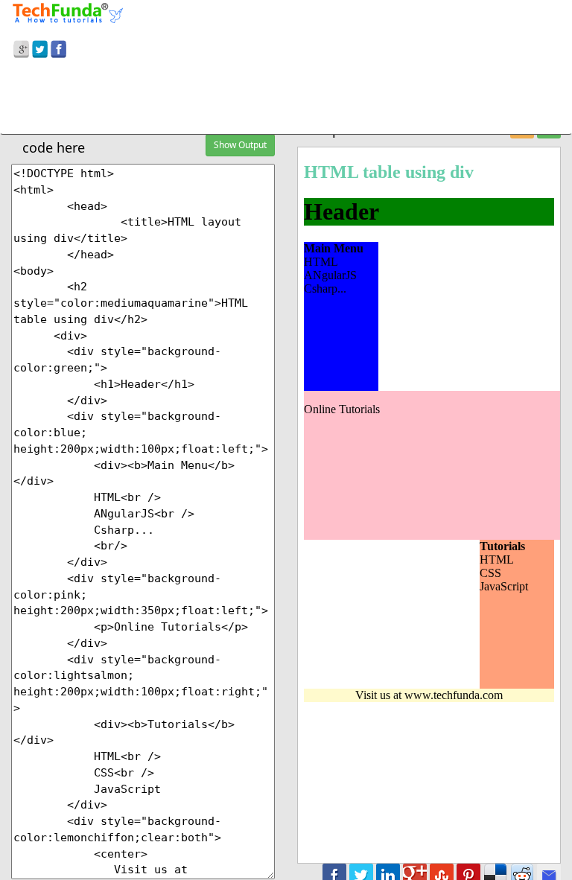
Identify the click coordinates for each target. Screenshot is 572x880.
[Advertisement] (286, 99)
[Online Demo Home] (68, 11)
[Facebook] (58, 46)
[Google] (21, 46)
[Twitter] (40, 46)
